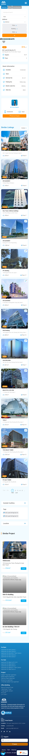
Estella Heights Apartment (7, 676)
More (13, 32)
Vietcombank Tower (6, 689)
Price (13, 25)
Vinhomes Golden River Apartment (10, 682)
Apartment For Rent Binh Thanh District (11, 653)
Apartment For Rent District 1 (8, 649)
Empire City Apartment (7, 680)
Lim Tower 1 (4, 694)
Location (6, 523)
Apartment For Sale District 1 (8, 664)
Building (13, 28)
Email (23, 111)
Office (10, 7)
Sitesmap (13, 750)
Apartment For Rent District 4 (8, 655)
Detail (23, 568)
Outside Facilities (9, 503)
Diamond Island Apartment (8, 678)
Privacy (4, 750)
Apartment (4, 7)
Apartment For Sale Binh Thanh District (11, 667)
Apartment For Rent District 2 (8, 651)
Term (8, 750)
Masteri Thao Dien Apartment (8, 675)
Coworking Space (17, 7)
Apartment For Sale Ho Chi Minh (9, 662)
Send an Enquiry (15, 116)
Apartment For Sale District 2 (8, 666)
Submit (15, 744)
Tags (4, 509)
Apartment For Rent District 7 (8, 656)
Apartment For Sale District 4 (8, 669)
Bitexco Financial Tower (7, 687)
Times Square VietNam (7, 691)
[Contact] (3, 751)
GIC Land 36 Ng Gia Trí (11, 512)
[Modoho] (3, 3)
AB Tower (3, 692)
